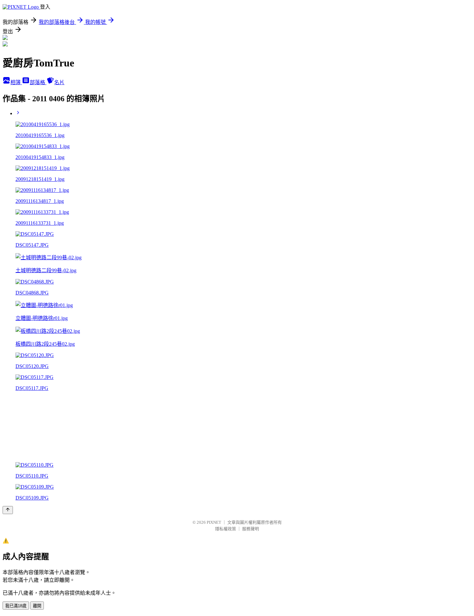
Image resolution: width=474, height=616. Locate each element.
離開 (37, 605)
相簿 (16, 82)
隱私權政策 (225, 528)
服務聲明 (250, 528)
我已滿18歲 (15, 605)
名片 (59, 82)
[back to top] (8, 510)
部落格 (38, 82)
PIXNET (214, 522)
